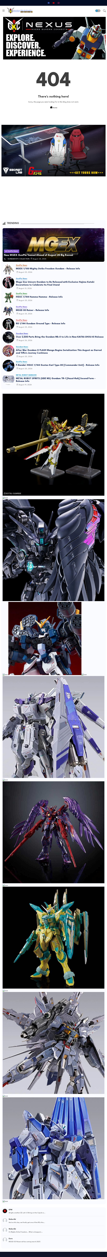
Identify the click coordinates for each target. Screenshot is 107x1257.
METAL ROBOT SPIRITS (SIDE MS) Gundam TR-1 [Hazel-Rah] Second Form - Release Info (55, 379)
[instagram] (58, 3)
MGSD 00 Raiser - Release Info (32, 310)
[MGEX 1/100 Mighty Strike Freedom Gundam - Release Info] (8, 269)
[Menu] (3, 10)
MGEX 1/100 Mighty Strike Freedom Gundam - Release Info (48, 269)
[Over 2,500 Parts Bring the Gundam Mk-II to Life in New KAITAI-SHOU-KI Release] (8, 337)
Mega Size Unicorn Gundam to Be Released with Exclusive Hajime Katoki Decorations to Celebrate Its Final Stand (55, 283)
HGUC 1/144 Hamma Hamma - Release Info (39, 297)
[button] (97, 10)
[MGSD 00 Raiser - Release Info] (8, 311)
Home (55, 108)
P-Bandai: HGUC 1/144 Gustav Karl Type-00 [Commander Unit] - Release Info (57, 365)
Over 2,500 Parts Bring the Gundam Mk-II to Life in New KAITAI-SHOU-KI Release (60, 337)
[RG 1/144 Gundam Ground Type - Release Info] (8, 324)
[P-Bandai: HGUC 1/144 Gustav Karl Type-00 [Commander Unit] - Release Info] (8, 366)
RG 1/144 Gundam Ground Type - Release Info (40, 324)
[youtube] (53, 3)
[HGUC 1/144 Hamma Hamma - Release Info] (8, 297)
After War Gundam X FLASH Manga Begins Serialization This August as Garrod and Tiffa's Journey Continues (59, 351)
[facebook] (48, 3)
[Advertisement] (53, 198)
